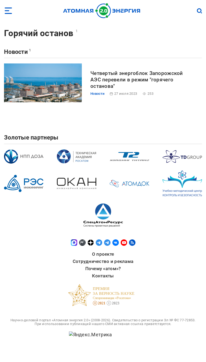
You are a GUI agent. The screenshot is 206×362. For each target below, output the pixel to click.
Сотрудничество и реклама (103, 261)
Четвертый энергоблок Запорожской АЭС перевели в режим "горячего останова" (136, 79)
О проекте (103, 254)
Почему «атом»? (103, 268)
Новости (16, 51)
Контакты (103, 275)
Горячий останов (38, 33)
